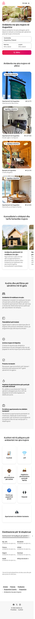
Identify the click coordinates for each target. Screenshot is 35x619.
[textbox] (9, 47)
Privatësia (13, 610)
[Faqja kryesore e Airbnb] (3, 3)
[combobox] (17, 40)
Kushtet (20, 610)
